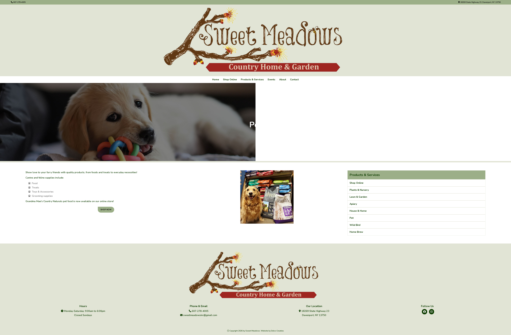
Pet (352, 218)
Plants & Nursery (359, 190)
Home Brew (356, 232)
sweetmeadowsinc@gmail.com (200, 315)
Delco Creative (277, 331)
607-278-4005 (19, 2)
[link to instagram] (431, 311)
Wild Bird (355, 225)
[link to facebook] (424, 311)
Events (271, 79)
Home (215, 79)
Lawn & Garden (358, 196)
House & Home (358, 210)
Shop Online (230, 79)
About (282, 79)
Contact (294, 79)
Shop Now (106, 209)
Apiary (353, 204)
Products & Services (252, 79)
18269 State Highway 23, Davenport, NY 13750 (480, 2)
